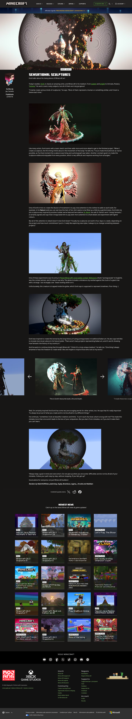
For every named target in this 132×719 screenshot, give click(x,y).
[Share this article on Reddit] (74, 491)
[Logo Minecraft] (16, 4)
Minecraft (60, 673)
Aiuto (82, 684)
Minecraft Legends (63, 680)
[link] (44, 659)
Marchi (75, 712)
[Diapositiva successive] (102, 376)
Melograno (93, 278)
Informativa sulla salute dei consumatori (47, 712)
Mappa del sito (85, 688)
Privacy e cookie (30, 712)
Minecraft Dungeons (63, 678)
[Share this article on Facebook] (79, 491)
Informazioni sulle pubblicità (86, 712)
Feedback (83, 686)
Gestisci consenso (28, 688)
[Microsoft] (115, 712)
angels (102, 84)
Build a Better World (63, 695)
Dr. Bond (87, 212)
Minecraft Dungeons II (64, 676)
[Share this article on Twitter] (68, 491)
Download (84, 690)
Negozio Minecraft (86, 676)
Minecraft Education (63, 683)
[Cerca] (111, 4)
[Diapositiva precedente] (30, 376)
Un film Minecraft (62, 697)
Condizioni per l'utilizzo (66, 712)
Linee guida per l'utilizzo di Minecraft (12, 688)
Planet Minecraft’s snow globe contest (74, 278)
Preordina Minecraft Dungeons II (70, 11)
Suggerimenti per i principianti (89, 681)
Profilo (83, 698)
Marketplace (84, 673)
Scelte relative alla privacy (36, 715)
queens (94, 84)
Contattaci (84, 693)
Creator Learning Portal (64, 688)
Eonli (42, 84)
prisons (32, 86)
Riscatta (83, 701)
